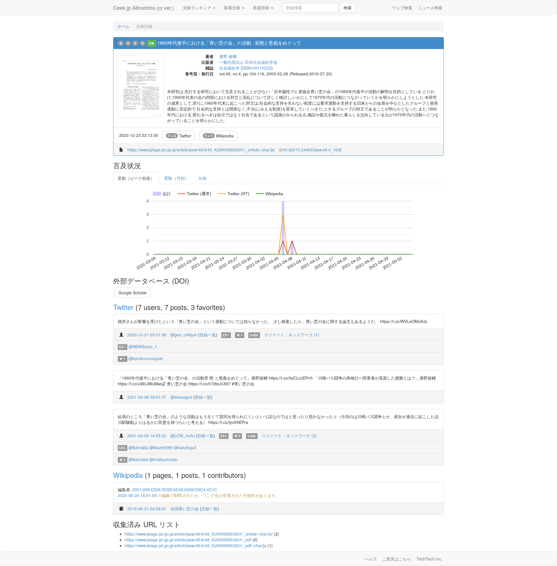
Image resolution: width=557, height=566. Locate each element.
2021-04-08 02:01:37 (146, 397)
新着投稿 (261, 7)
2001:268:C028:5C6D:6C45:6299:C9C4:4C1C (174, 489)
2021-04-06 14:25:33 (146, 435)
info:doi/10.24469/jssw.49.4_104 (310, 150)
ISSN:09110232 (256, 68)
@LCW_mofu (182, 435)
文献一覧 (209, 508)
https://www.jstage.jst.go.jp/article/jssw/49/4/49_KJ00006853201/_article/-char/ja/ (201, 150)
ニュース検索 (430, 7)
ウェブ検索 (402, 7)
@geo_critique (183, 335)
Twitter (179, 136)
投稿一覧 (208, 335)
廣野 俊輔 (228, 56)
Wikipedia (219, 136)
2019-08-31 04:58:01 (146, 508)
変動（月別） (176, 178)
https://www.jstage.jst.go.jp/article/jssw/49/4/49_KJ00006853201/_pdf (188, 540)
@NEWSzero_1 (143, 346)
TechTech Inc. (429, 559)
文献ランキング (197, 7)
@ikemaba (138, 447)
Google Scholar (132, 292)
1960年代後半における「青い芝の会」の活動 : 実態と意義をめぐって (229, 42)
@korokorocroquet (146, 358)
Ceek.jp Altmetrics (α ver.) (143, 7)
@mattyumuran (163, 459)
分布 (202, 178)
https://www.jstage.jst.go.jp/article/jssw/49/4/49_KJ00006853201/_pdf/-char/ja (195, 545)
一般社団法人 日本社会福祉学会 (248, 62)
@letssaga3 (181, 397)
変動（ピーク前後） (136, 178)
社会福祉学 (229, 68)
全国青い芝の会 (184, 508)
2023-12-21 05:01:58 (146, 335)
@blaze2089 (161, 447)
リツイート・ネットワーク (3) (289, 435)
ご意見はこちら (396, 559)
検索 (347, 7)
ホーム (123, 26)
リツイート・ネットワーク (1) (291, 335)
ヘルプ (370, 559)
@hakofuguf (185, 447)
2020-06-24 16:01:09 (137, 495)
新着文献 (232, 7)
